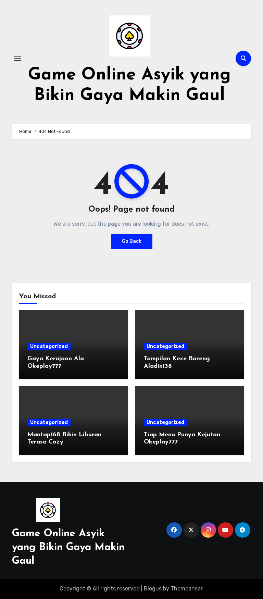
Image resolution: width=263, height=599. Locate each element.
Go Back (131, 241)
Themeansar (186, 588)
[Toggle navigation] (17, 58)
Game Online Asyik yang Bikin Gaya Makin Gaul (68, 547)
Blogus (153, 588)
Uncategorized (49, 346)
